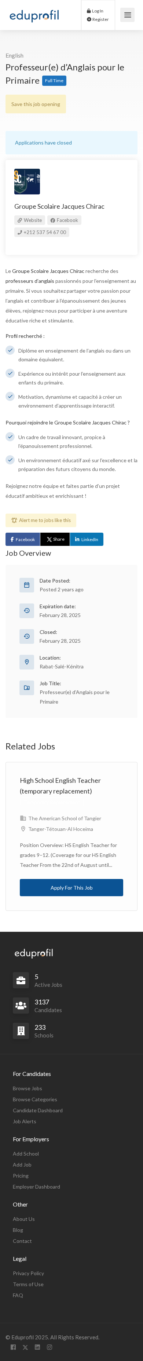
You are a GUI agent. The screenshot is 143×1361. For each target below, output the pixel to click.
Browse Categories (35, 1099)
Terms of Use (28, 1284)
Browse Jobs (27, 1088)
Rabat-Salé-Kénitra (62, 666)
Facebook (67, 220)
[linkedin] (37, 1347)
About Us (24, 1219)
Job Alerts (24, 1121)
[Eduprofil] (34, 17)
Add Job (22, 1164)
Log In (97, 11)
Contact (22, 1241)
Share (59, 539)
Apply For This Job (72, 887)
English (14, 55)
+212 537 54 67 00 (44, 232)
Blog (18, 1230)
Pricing (21, 1175)
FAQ (18, 1295)
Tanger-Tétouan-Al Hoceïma (60, 829)
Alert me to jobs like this (45, 520)
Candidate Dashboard (38, 1110)
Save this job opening (35, 104)
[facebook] (13, 1347)
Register (100, 19)
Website (32, 220)
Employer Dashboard (36, 1186)
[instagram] (49, 1347)
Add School (26, 1153)
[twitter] (25, 1347)
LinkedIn (89, 539)
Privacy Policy (28, 1273)
